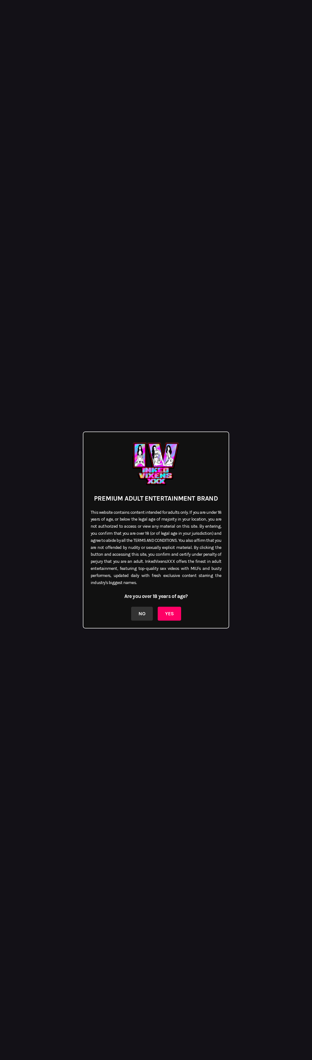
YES (169, 613)
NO (142, 613)
